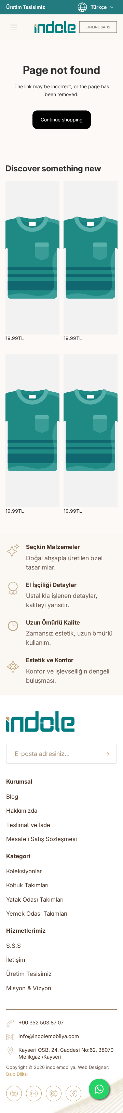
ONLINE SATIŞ (98, 27)
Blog (12, 796)
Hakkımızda (21, 810)
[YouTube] (34, 1093)
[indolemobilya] (55, 27)
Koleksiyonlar (24, 871)
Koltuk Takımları (27, 885)
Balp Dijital (17, 1074)
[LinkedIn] (14, 1093)
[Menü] (13, 27)
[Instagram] (54, 1093)
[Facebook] (73, 1093)
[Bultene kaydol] (107, 754)
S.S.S (13, 945)
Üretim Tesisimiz (25, 7)
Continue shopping (62, 119)
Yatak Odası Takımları (35, 899)
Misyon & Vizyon (28, 988)
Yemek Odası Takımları (36, 913)
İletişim (15, 959)
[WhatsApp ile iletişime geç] (99, 1089)
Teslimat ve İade (28, 825)
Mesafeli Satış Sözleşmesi (41, 839)
